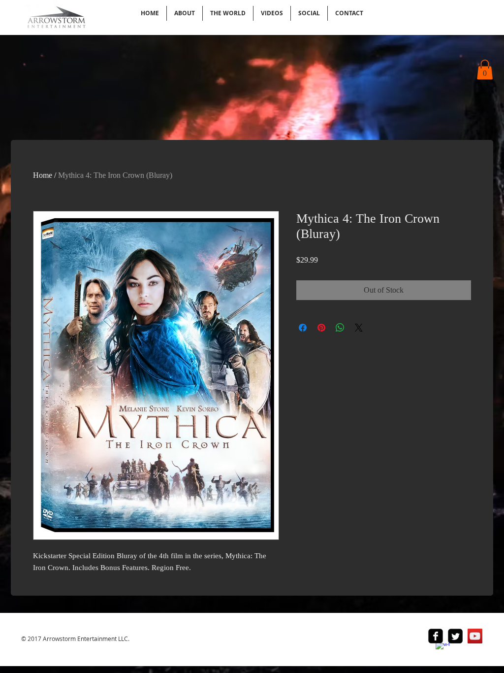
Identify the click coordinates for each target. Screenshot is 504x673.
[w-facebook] (442, 648)
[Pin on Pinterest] (321, 328)
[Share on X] (359, 328)
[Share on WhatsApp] (340, 328)
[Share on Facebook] (303, 328)
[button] (484, 70)
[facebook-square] (435, 636)
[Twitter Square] (455, 636)
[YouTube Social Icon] (475, 636)
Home (42, 175)
